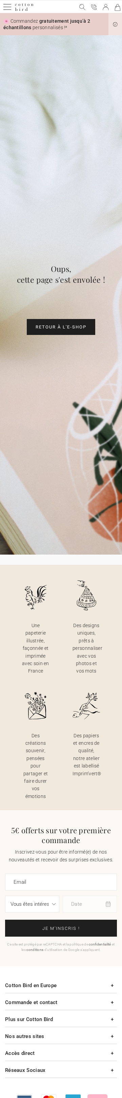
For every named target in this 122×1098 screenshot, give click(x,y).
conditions (34, 950)
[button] (115, 24)
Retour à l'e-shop (61, 327)
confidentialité (100, 944)
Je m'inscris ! (61, 928)
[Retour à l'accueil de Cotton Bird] (24, 10)
